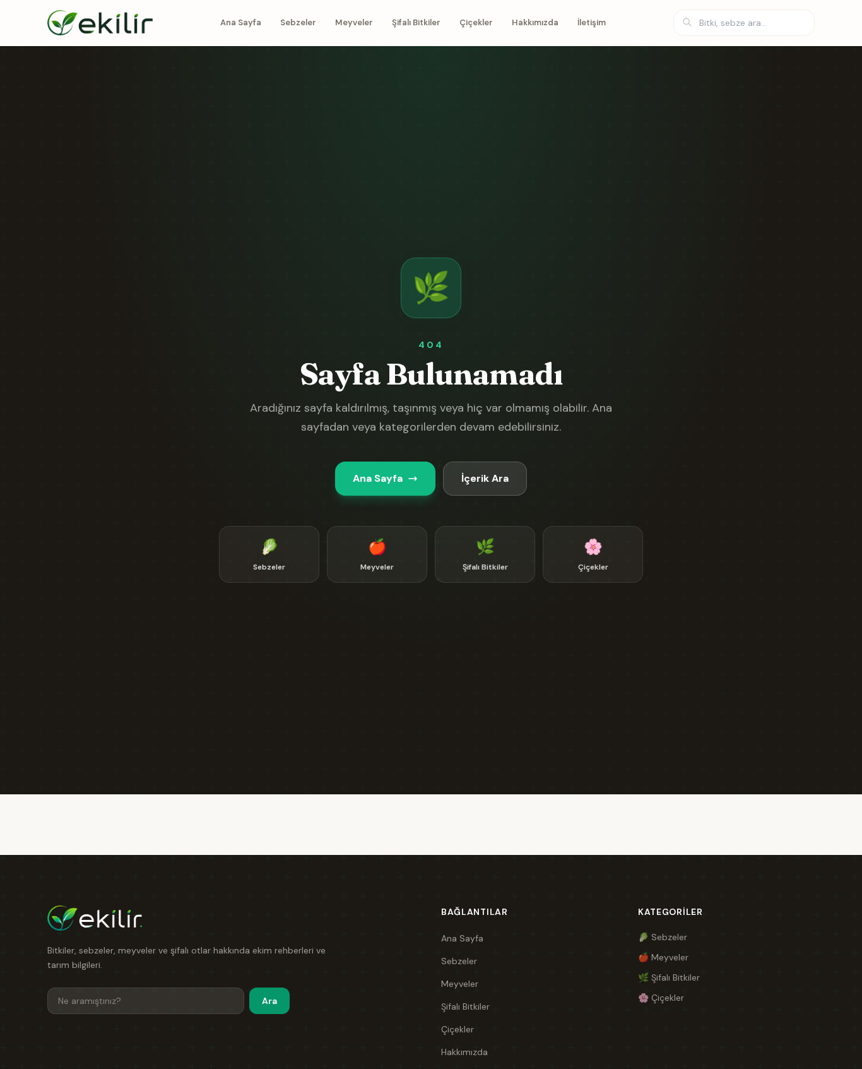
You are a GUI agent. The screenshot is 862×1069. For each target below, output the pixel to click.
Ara (269, 1000)
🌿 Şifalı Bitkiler (669, 977)
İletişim (591, 22)
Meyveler (354, 22)
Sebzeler (298, 22)
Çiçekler (476, 22)
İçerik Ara (485, 478)
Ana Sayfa (240, 22)
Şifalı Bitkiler (416, 22)
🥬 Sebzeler (662, 937)
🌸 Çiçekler (661, 997)
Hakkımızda (535, 22)
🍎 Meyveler (663, 957)
